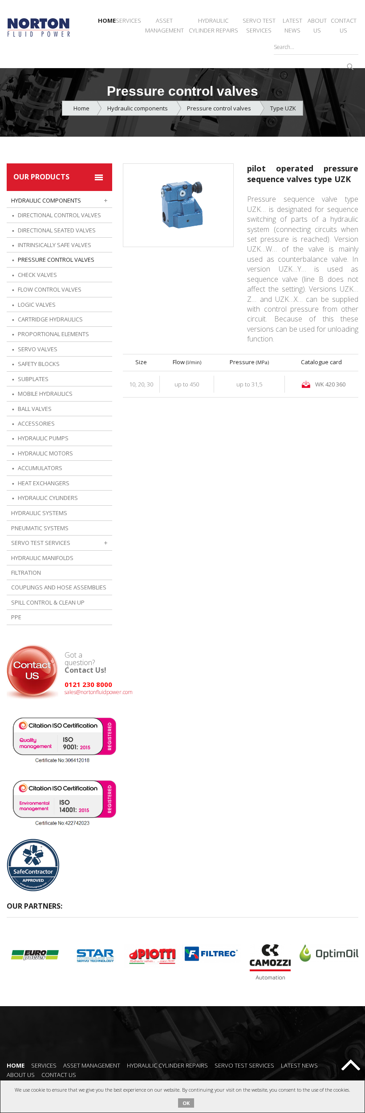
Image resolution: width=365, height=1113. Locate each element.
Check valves (37, 275)
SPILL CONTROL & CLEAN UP (48, 602)
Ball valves (35, 409)
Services (128, 20)
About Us (317, 25)
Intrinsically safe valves (54, 245)
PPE (16, 617)
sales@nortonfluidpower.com (99, 692)
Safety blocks (39, 364)
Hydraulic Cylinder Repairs (213, 25)
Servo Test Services (259, 25)
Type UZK (283, 108)
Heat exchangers (43, 483)
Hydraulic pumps (43, 438)
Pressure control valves (219, 108)
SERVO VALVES (37, 349)
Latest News (292, 25)
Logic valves (37, 305)
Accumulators (40, 468)
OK (186, 1103)
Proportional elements (53, 334)
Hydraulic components (138, 108)
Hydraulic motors (45, 453)
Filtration (26, 573)
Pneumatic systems (40, 528)
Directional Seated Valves (57, 230)
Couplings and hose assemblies (58, 587)
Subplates (33, 379)
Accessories (36, 423)
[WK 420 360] (178, 204)
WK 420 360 (330, 384)
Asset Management (164, 25)
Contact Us (344, 25)
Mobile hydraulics (45, 394)
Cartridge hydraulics (50, 319)
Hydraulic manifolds (42, 558)
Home (107, 20)
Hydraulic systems (39, 513)
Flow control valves (49, 289)
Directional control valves (59, 215)
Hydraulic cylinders (48, 498)
